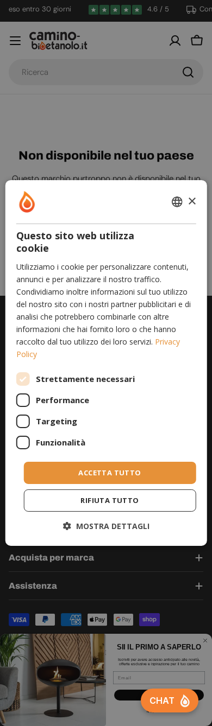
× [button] (192, 201)
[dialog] (106, 363)
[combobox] (176, 201)
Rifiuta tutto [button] (109, 500)
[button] (106, 526)
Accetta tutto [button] (109, 472)
